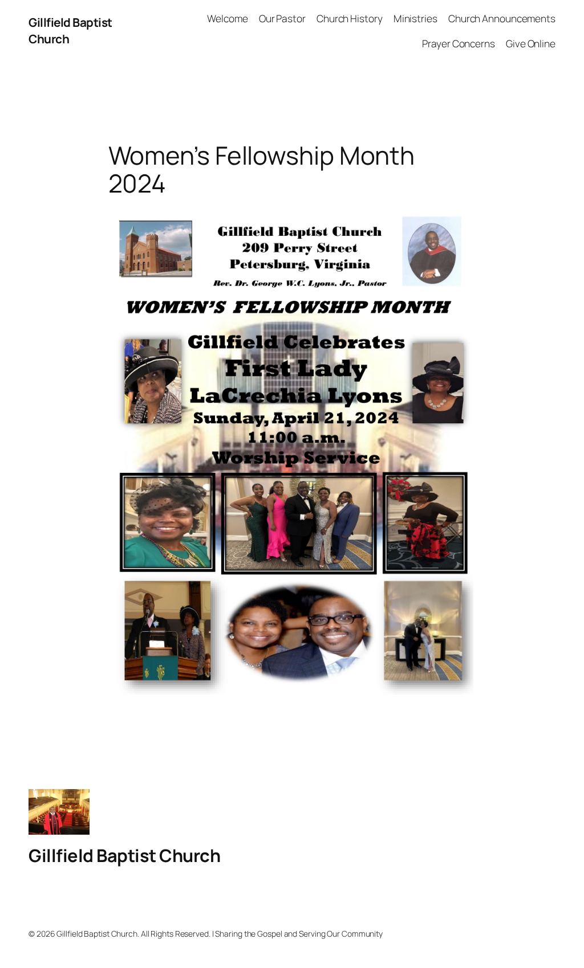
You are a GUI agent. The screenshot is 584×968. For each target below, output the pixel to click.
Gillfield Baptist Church (124, 855)
